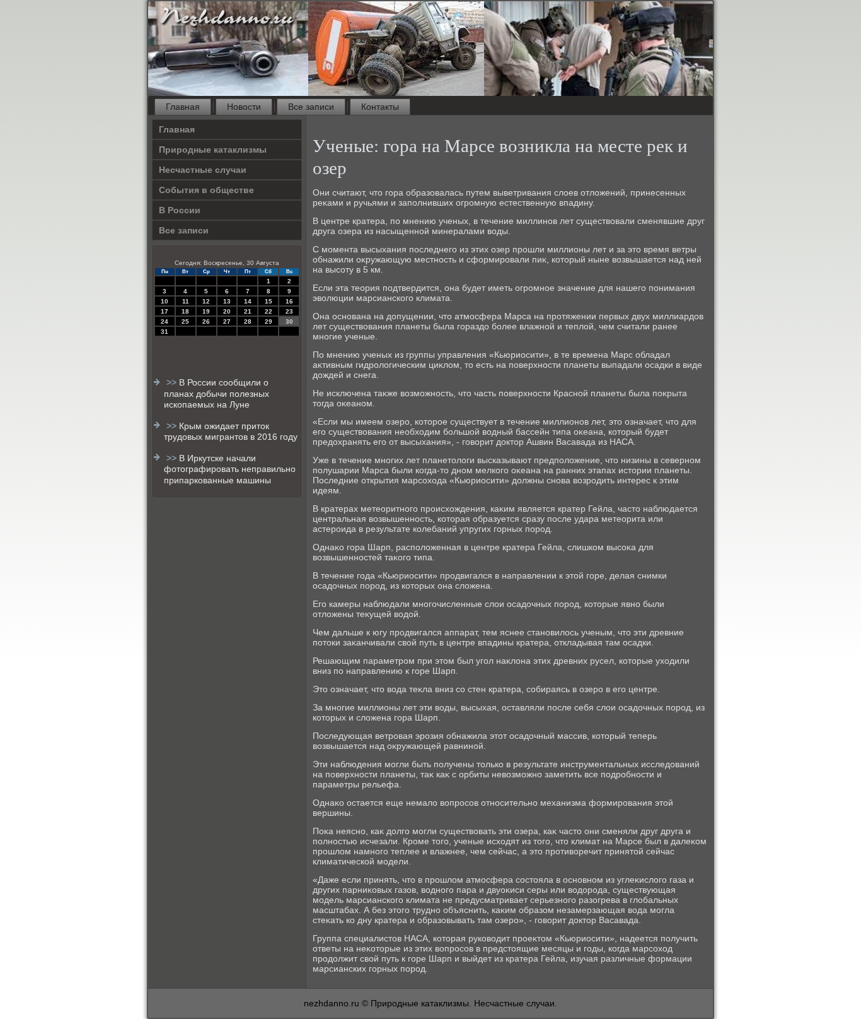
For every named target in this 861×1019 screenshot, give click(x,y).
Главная (183, 107)
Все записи (311, 107)
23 (289, 311)
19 (206, 311)
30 (289, 321)
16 (289, 301)
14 (247, 301)
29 (268, 321)
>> (172, 382)
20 (227, 311)
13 (227, 301)
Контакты (380, 107)
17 (164, 311)
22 (268, 311)
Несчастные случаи (202, 170)
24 (164, 321)
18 (185, 311)
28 (247, 321)
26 (206, 321)
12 (206, 301)
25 (185, 321)
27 (227, 321)
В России (179, 210)
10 (164, 301)
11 (185, 301)
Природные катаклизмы (213, 149)
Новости (244, 107)
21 (247, 311)
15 (268, 301)
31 (164, 331)
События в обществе (206, 190)
